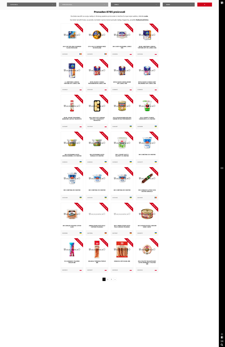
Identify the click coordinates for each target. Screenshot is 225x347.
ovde (146, 16)
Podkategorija (67, 4)
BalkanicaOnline (142, 20)
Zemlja (116, 4)
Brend (168, 4)
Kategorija (14, 4)
